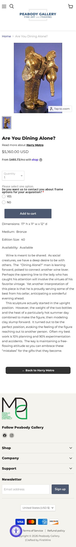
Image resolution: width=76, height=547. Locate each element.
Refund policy (56, 530)
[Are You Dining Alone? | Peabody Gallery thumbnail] (6, 122)
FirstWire (45, 540)
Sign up (60, 489)
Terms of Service (33, 530)
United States (36, 507)
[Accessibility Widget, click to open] (16, 531)
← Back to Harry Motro (38, 370)
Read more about (22, 145)
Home (6, 36)
